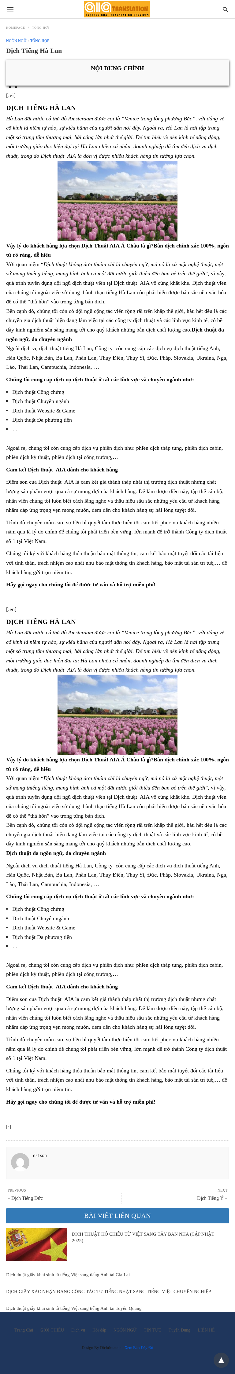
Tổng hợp (41, 27)
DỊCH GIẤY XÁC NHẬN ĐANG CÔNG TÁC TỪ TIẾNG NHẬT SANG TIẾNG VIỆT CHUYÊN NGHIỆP (108, 1291)
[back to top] (221, 1360)
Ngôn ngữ (16, 41)
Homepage (15, 27)
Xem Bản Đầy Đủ (139, 1347)
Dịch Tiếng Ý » (212, 1198)
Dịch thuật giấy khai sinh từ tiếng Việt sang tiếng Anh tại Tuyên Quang (74, 1308)
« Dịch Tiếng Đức (25, 1198)
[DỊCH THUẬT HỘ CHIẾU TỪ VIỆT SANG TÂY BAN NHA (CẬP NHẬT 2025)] (36, 1244)
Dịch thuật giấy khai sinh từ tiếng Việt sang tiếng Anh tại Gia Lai (68, 1274)
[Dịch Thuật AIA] (117, 9)
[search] (225, 9)
